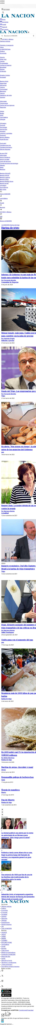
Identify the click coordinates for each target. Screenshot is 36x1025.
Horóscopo (3, 129)
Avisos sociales (4, 159)
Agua (3, 780)
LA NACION (5, 225)
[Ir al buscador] (3, 12)
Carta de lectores (5, 161)
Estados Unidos (5, 75)
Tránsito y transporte (6, 45)
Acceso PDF (3, 153)
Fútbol (2, 111)
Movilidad (3, 67)
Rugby (2, 113)
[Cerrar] (28, 32)
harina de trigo (6, 699)
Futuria (2, 57)
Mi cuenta (5, 29)
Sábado (2, 165)
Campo (2, 61)
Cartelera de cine (5, 145)
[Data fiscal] (2, 1022)
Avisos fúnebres (5, 157)
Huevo (3, 792)
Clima (2, 47)
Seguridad (3, 83)
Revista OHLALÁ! (5, 173)
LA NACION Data (5, 49)
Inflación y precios (7, 340)
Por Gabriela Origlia (8, 338)
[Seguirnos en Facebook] (2, 971)
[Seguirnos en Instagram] (2, 981)
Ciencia (2, 93)
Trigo (3, 396)
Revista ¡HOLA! (4, 175)
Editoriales (3, 101)
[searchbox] (17, 36)
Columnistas (4, 103)
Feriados (2, 131)
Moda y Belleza (4, 137)
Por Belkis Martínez (7, 758)
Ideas (1, 167)
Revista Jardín (4, 183)
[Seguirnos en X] (2, 976)
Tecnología (3, 127)
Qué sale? (3, 143)
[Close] (2, 810)
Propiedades (4, 63)
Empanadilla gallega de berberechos (17, 777)
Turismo (2, 125)
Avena (3, 770)
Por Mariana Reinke (8, 511)
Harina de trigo (14, 225)
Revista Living (4, 179)
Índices (2, 69)
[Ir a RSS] (2, 986)
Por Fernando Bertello (8, 280)
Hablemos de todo (6, 95)
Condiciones (23, 1010)
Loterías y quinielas (6, 133)
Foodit (4, 24)
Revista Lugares (5, 177)
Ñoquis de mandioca (10, 790)
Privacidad (30, 1010)
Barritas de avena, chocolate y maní (17, 767)
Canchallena (4, 117)
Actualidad (5, 513)
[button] (18, 126)
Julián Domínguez (7, 632)
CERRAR (2, 1)
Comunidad (3, 89)
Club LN (4, 27)
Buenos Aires (4, 81)
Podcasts (3, 135)
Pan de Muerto (7, 800)
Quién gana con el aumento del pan (17, 640)
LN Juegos (3, 123)
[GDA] (6, 1016)
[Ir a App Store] (6, 996)
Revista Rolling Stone (6, 181)
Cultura (2, 87)
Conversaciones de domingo (9, 163)
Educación (3, 85)
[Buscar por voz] (33, 35)
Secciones (5, 22)
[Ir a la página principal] (18, 17)
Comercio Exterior (5, 65)
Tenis (1, 115)
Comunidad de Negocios (9, 282)
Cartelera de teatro (6, 147)
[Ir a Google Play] (6, 992)
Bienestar (3, 91)
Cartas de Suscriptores (7, 105)
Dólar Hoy (3, 59)
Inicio (3, 19)
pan (2, 452)
